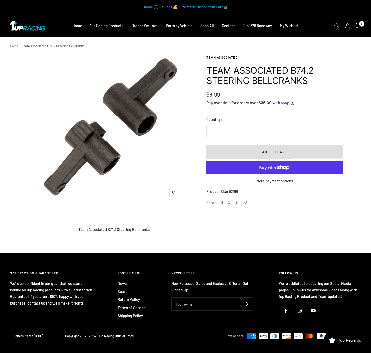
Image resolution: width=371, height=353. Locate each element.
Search (123, 291)
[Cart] (358, 25)
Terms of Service (132, 307)
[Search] (336, 25)
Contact (228, 25)
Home (77, 25)
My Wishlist (289, 25)
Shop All (207, 25)
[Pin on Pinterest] (229, 203)
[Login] (347, 25)
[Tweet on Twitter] (237, 203)
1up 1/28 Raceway (257, 25)
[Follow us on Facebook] (286, 311)
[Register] (246, 304)
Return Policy (129, 299)
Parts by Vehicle (179, 25)
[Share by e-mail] (245, 203)
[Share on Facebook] (222, 203)
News (122, 283)
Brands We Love (144, 25)
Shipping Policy (130, 315)
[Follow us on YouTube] (314, 311)
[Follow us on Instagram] (300, 311)
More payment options (274, 181)
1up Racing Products (106, 25)
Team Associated (222, 57)
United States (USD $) (28, 336)
